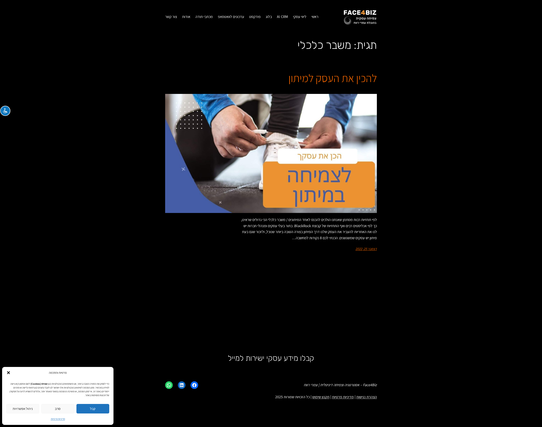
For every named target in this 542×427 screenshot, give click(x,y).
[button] (8, 373)
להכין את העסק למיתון (332, 78)
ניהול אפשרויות (23, 409)
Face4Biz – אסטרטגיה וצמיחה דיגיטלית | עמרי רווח (340, 384)
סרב (58, 409)
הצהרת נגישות (366, 396)
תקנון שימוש (320, 396)
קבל (92, 409)
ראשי (314, 16)
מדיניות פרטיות (58, 418)
